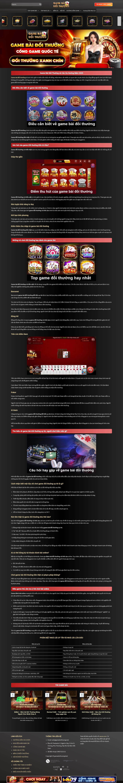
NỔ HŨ (62, 10)
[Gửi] (40, 4)
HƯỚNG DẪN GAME (72, 10)
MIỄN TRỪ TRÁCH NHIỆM (22, 765)
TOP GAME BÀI (32, 10)
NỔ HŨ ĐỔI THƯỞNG (20, 757)
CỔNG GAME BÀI (19, 747)
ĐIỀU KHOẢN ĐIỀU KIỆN (22, 772)
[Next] (112, 708)
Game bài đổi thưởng (18, 77)
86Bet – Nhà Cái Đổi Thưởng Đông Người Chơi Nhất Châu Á (27, 713)
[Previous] (10, 708)
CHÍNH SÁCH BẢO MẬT (21, 768)
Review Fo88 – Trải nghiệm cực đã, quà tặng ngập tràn (61, 713)
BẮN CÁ (55, 10)
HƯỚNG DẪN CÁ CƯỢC (21, 740)
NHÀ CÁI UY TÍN (19, 750)
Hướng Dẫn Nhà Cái (89, 10)
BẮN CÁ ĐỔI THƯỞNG (21, 753)
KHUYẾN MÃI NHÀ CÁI (21, 743)
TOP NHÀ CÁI (45, 10)
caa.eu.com (102, 736)
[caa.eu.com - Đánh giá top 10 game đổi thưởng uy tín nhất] (61, 4)
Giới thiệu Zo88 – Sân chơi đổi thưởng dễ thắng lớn (96, 713)
